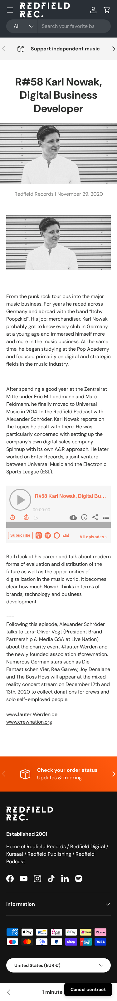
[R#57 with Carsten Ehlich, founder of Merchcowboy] (8, 992)
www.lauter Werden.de (31, 714)
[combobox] (58, 26)
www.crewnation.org (29, 722)
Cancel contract (88, 989)
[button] (107, 10)
